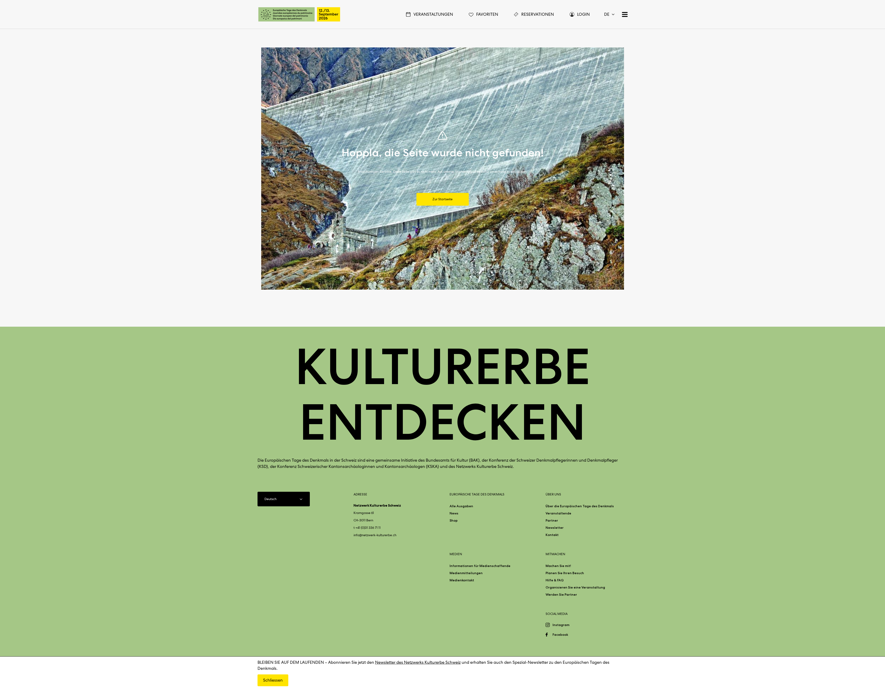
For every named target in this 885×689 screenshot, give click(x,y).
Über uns (553, 494)
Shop (454, 520)
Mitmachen (555, 554)
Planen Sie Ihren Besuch (565, 573)
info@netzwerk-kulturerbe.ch (375, 535)
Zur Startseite (442, 199)
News (454, 513)
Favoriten (487, 14)
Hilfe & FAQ (555, 580)
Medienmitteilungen (466, 573)
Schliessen (273, 680)
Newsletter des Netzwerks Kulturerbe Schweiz (418, 662)
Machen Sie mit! (558, 566)
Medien (456, 554)
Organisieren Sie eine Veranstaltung (575, 587)
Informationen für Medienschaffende (480, 566)
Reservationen (537, 14)
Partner (552, 520)
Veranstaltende (558, 513)
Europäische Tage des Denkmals (477, 494)
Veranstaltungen (433, 14)
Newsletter (555, 528)
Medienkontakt (462, 580)
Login (583, 14)
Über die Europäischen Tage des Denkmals (580, 506)
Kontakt (552, 535)
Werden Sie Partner (561, 594)
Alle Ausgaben (461, 506)
